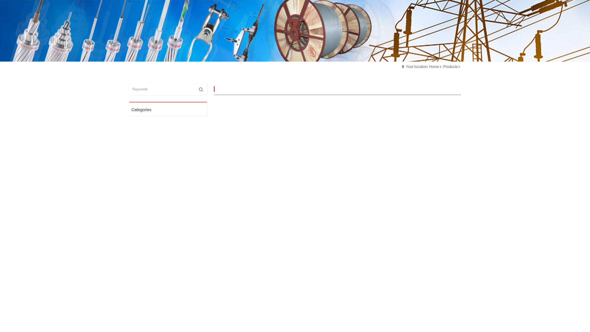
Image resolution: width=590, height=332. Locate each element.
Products (450, 67)
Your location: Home (422, 67)
